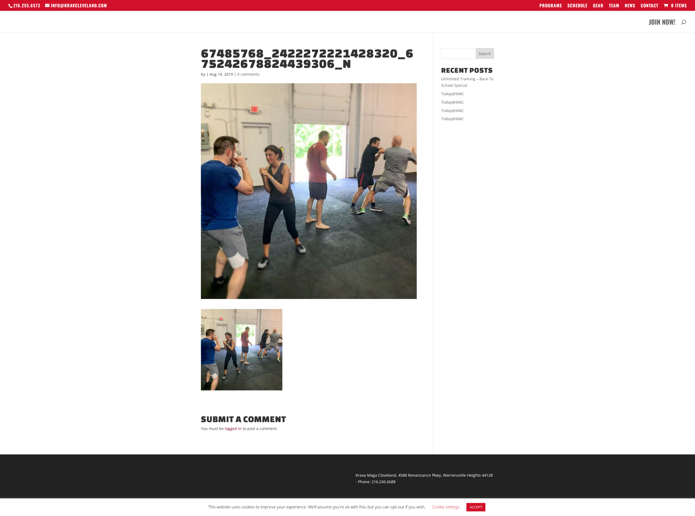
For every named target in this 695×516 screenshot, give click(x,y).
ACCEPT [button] (476, 507)
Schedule (577, 6)
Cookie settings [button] (446, 506)
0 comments (248, 74)
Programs (550, 6)
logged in (233, 428)
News (630, 6)
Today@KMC (452, 93)
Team (614, 6)
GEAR (598, 6)
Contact (649, 6)
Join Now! (662, 23)
